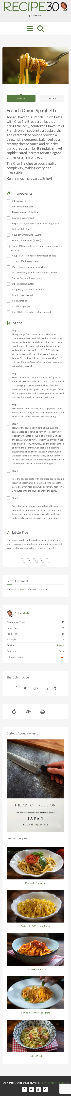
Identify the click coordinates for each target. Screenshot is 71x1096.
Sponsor (63, 1082)
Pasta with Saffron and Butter (35, 926)
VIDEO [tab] (52, 98)
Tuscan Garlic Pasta (36, 969)
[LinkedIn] (46, 688)
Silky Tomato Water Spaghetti (36, 1012)
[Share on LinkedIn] (42, 560)
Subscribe (36, 15)
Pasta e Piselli (36, 1055)
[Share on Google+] (36, 560)
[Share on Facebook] (23, 560)
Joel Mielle (23, 613)
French (60, 645)
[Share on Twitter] (29, 560)
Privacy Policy (49, 1082)
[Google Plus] (36, 688)
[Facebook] (16, 688)
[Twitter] (25, 688)
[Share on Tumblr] (48, 560)
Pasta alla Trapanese (35, 883)
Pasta (61, 651)
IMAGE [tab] (21, 98)
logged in (24, 589)
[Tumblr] (55, 688)
